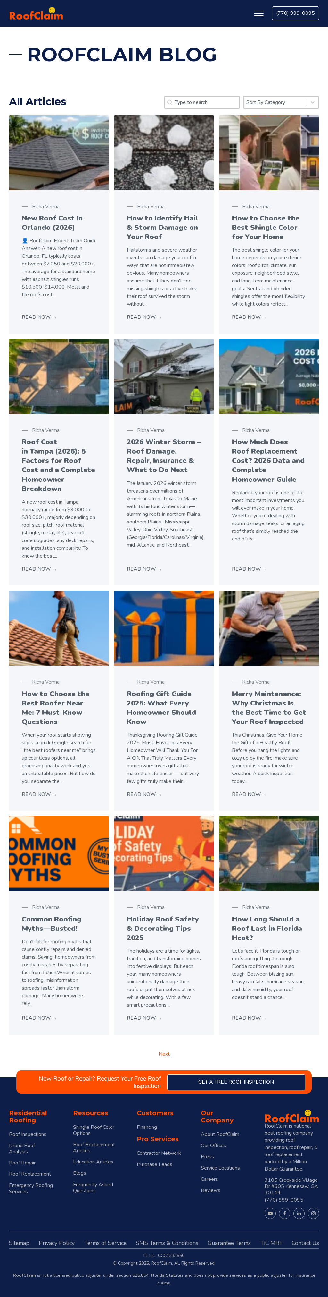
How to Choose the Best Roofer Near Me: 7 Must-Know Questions (55, 708)
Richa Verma (46, 206)
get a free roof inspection (236, 1081)
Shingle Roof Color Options (93, 1130)
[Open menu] (258, 13)
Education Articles (93, 1162)
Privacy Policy (57, 1243)
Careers (209, 1179)
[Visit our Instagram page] (313, 1213)
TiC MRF (271, 1243)
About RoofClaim (220, 1134)
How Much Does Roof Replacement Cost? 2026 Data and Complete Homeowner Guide (268, 460)
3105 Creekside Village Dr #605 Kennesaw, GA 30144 (291, 1186)
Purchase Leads (154, 1165)
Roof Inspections (27, 1134)
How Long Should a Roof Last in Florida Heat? (267, 928)
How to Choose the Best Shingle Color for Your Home (265, 227)
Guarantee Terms (229, 1243)
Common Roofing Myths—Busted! (51, 923)
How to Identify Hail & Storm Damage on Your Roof (162, 227)
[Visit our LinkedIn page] (299, 1213)
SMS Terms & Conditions (167, 1243)
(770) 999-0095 (295, 13)
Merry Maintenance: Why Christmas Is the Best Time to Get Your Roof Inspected (269, 708)
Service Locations (220, 1168)
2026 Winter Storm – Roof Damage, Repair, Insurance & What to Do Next (164, 456)
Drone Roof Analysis (22, 1149)
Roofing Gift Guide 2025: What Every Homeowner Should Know (161, 708)
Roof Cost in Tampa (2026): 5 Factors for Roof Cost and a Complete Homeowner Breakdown (58, 465)
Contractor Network (159, 1153)
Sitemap (19, 1243)
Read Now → (39, 317)
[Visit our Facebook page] (284, 1213)
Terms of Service (105, 1243)
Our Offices (213, 1146)
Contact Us (305, 1243)
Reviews (210, 1191)
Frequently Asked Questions (93, 1188)
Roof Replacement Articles (94, 1148)
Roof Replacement (30, 1174)
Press (207, 1157)
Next (164, 1054)
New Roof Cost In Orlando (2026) (52, 222)
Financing (147, 1127)
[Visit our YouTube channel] (270, 1213)
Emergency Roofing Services (31, 1188)
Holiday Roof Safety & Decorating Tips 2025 (163, 928)
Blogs (79, 1173)
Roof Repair (22, 1163)
